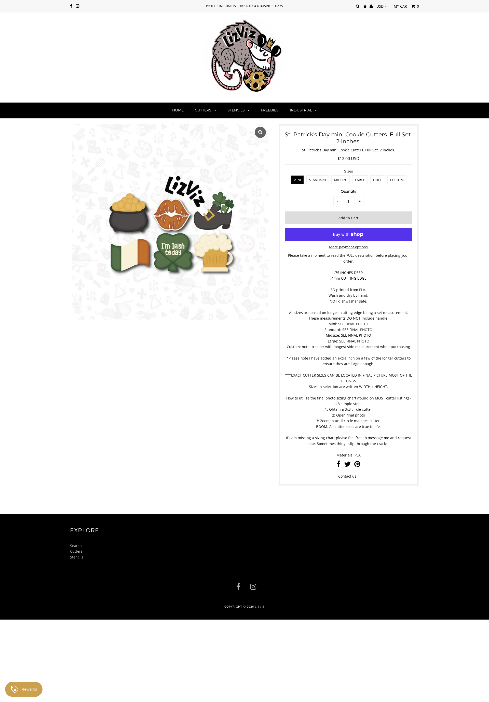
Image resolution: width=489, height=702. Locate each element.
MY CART (406, 6)
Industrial (301, 110)
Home (178, 110)
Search (76, 545)
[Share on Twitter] (347, 465)
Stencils (236, 110)
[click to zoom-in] (260, 132)
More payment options (348, 247)
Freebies (270, 110)
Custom (397, 180)
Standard (317, 180)
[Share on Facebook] (338, 465)
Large (360, 180)
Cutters (203, 110)
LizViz (259, 606)
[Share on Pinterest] (357, 465)
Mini (297, 180)
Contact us (347, 476)
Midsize (340, 180)
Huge (377, 180)
